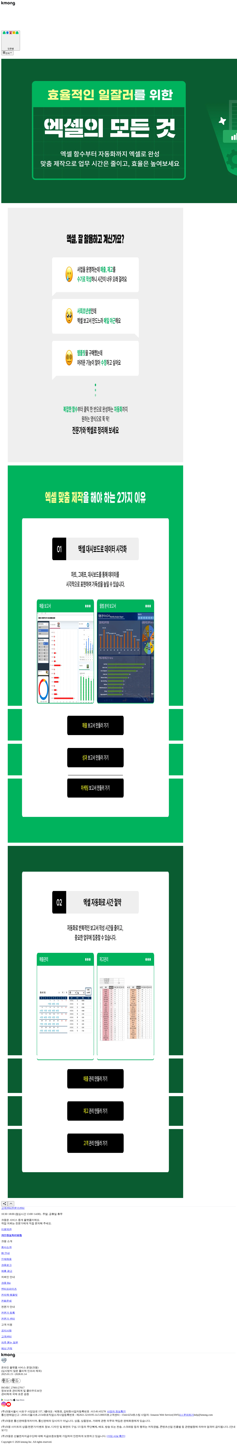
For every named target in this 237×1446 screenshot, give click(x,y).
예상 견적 (6, 1348)
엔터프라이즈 (9, 1289)
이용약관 (6, 1229)
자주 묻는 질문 (9, 1342)
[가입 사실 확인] (116, 1436)
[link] (6, 1208)
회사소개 (6, 1247)
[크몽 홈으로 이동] (8, 4)
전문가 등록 (8, 1312)
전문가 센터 (8, 1318)
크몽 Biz (6, 1283)
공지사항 (6, 1330)
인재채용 (6, 1259)
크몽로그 (6, 1265)
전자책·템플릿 (9, 1294)
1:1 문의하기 (187, 1414)
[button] (4, 1203)
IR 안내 (5, 1253)
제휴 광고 (6, 1271)
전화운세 (6, 1300)
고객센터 (6, 1336)
